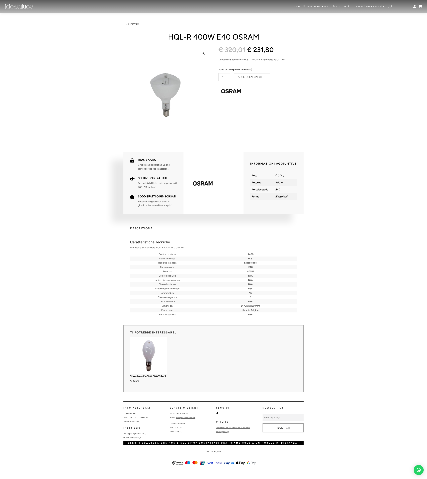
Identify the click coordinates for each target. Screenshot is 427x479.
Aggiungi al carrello (252, 77)
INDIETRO (133, 24)
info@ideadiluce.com (185, 417)
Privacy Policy (222, 431)
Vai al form (213, 451)
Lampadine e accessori (368, 6)
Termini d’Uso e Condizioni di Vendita (233, 427)
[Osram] (231, 91)
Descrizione (141, 228)
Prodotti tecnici (342, 6)
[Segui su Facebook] (217, 413)
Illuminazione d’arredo (316, 6)
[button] (203, 53)
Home (296, 6)
